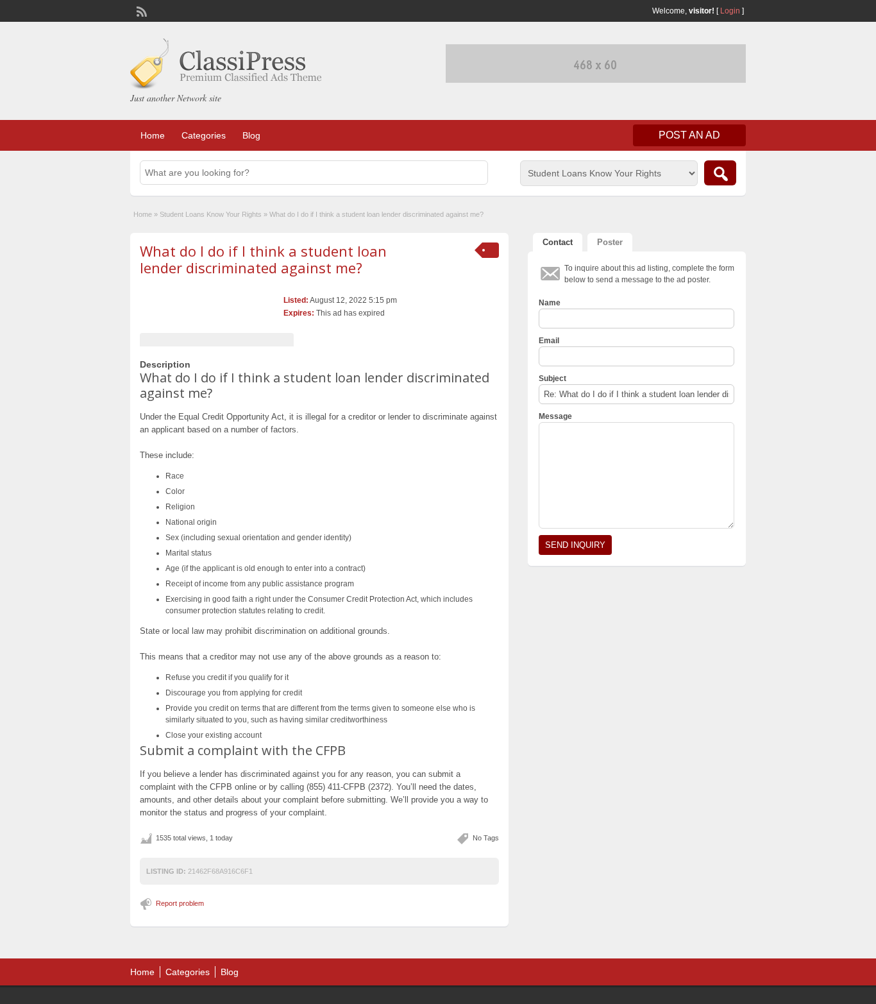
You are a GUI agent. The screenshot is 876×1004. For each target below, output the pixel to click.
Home (152, 135)
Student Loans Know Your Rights (211, 214)
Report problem (180, 903)
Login (730, 10)
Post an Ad (689, 135)
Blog (251, 135)
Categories (203, 135)
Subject (552, 378)
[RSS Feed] (140, 10)
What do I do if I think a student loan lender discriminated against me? (263, 259)
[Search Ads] (720, 172)
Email (549, 340)
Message (555, 416)
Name (549, 302)
